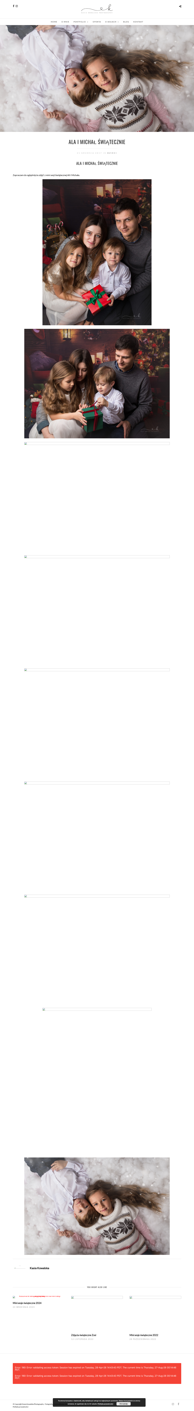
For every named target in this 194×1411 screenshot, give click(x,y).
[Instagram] (17, 6)
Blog (126, 22)
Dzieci (112, 153)
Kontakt (138, 22)
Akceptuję (123, 1403)
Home (54, 22)
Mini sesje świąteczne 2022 (144, 1335)
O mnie (65, 22)
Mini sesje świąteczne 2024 (27, 1302)
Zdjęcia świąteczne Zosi (83, 1335)
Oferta (97, 22)
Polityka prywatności (20, 1407)
